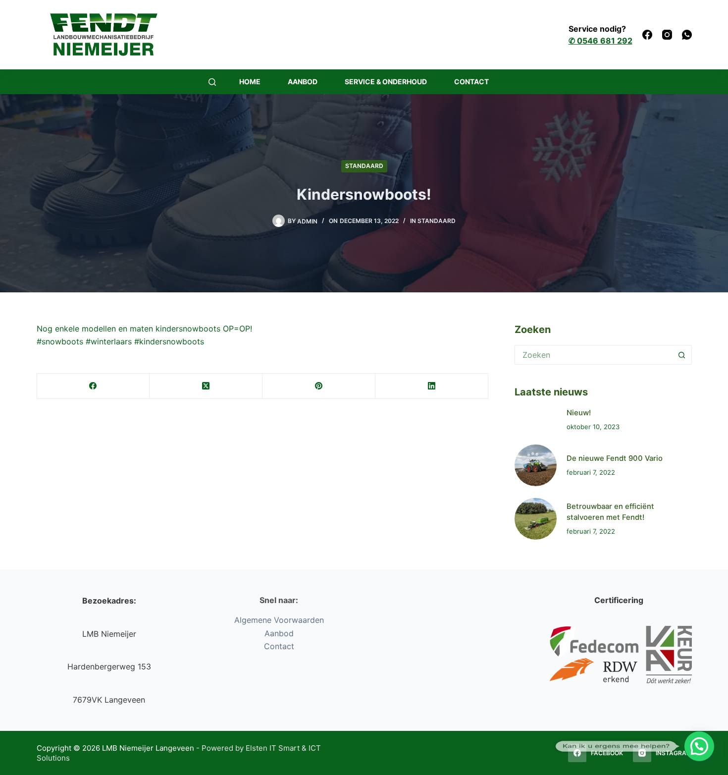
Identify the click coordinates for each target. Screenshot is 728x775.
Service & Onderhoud (386, 81)
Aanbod (302, 81)
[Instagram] (667, 35)
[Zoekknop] (682, 355)
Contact (471, 81)
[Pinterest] (318, 386)
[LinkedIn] (431, 386)
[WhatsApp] (687, 35)
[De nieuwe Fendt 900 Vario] (535, 465)
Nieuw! (579, 412)
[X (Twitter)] (206, 386)
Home (249, 81)
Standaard (364, 165)
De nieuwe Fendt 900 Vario (615, 458)
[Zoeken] (212, 82)
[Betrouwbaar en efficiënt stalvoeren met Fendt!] (535, 519)
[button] (699, 746)
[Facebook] (647, 35)
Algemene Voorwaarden (279, 620)
